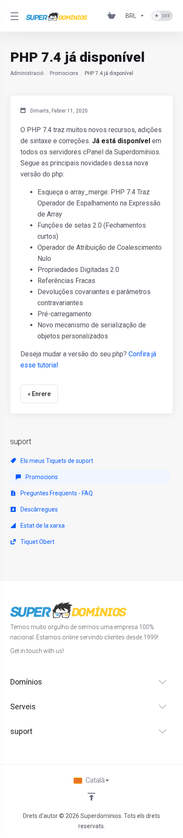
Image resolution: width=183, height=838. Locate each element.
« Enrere (39, 393)
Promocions (64, 73)
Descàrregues (38, 509)
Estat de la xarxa (42, 525)
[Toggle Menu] (13, 16)
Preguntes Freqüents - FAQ (56, 493)
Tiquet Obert (36, 541)
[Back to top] (91, 796)
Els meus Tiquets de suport (56, 460)
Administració (26, 73)
